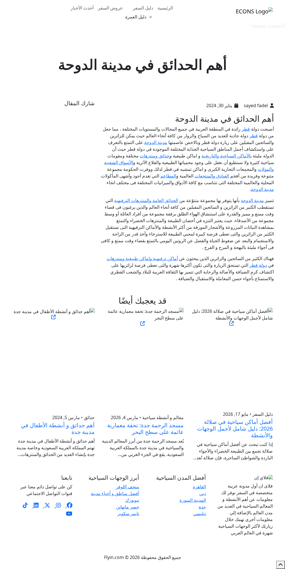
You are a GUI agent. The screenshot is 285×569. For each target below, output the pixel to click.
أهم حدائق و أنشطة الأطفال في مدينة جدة (58, 428)
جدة (202, 507)
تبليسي (199, 513)
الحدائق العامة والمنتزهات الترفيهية (146, 200)
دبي (202, 493)
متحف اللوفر (127, 487)
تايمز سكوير (128, 513)
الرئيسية (165, 8)
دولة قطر (258, 265)
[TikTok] (25, 505)
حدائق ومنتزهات (154, 156)
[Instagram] (58, 505)
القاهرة (199, 487)
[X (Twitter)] (46, 505)
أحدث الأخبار (82, 8)
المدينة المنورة (193, 500)
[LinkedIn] (35, 505)
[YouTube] (69, 513)
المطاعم (168, 176)
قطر (246, 129)
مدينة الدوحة (155, 142)
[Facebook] (68, 505)
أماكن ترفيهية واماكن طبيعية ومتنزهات (142, 258)
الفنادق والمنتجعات (212, 176)
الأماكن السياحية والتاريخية (226, 156)
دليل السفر (143, 8)
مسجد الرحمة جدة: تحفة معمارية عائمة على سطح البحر (145, 428)
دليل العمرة (135, 17)
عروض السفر (110, 8)
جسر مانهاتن (127, 507)
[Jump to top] (280, 565)
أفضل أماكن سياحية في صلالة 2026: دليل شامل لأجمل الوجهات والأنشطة (235, 428)
